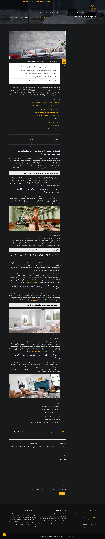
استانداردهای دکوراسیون (37, 203)
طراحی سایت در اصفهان (68, 536)
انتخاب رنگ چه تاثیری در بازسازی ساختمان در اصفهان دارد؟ (40, 73)
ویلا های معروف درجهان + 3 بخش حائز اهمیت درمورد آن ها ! (53, 514)
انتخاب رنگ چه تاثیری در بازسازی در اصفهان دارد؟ (49, 109)
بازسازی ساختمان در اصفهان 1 (53, 122)
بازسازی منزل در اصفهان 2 (54, 125)
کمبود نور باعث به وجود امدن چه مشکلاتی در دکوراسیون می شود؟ (38, 67)
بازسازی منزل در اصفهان (31, 282)
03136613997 (40, 1)
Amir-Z (62, 432)
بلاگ (44, 17)
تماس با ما (19, 1)
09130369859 (47, 1)
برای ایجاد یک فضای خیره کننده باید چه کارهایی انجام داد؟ (40, 77)
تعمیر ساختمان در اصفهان (36, 351)
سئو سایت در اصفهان (57, 536)
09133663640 (43, 536)
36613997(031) (87, 517)
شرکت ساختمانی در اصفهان (30, 12)
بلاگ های (15, 524)
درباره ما (12, 1)
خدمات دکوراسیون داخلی (36, 17)
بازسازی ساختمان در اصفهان (63, 12)
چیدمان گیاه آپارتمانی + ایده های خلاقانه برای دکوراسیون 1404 (52, 518)
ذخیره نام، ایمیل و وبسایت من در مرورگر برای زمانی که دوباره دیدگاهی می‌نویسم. (47, 489)
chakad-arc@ (26, 1)
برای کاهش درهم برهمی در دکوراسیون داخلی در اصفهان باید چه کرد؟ (37, 70)
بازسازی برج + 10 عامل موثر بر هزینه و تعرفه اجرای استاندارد (53, 516)
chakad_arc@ (87, 527)
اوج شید (48, 536)
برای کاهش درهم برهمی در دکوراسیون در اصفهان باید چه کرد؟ (46, 105)
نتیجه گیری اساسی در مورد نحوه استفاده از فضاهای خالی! (40, 80)
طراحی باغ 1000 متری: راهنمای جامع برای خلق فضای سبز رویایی (52, 523)
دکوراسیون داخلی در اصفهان (80, 12)
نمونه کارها (18, 12)
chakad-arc (34, 301)
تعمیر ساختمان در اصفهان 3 (54, 129)
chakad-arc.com (87, 524)
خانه (47, 17)
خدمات (10, 12)
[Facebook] (14, 432)
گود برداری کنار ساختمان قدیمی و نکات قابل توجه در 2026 (53, 520)
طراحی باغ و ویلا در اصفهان (46, 12)
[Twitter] (12, 432)
